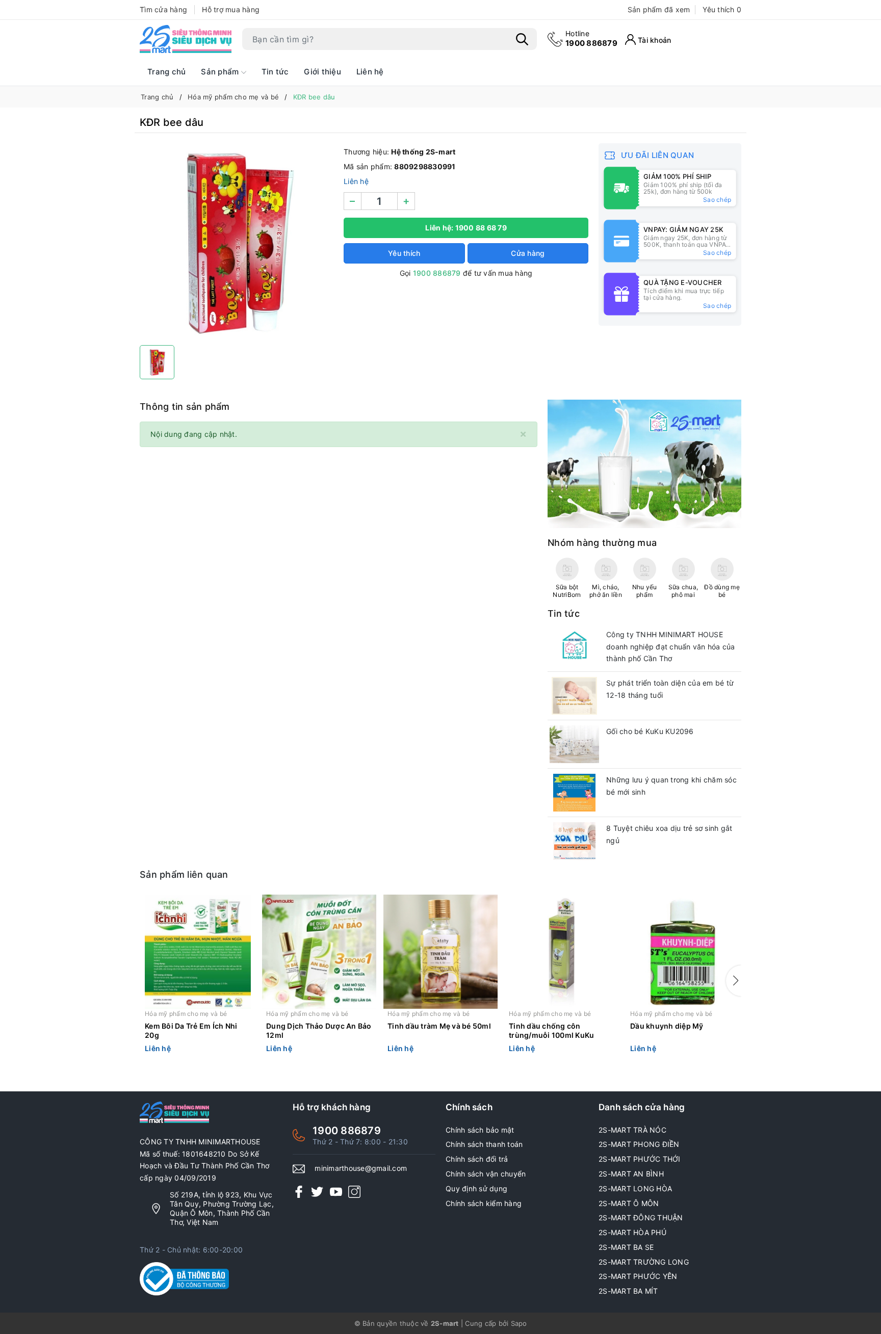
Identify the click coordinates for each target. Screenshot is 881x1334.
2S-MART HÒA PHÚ (632, 1232)
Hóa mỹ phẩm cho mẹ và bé (186, 1013)
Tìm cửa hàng (163, 9)
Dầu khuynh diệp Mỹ (667, 1026)
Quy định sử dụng (476, 1188)
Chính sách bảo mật (480, 1130)
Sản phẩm (221, 71)
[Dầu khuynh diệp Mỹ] (683, 952)
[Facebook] (299, 1191)
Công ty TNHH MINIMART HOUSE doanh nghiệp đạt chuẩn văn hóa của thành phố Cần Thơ (670, 646)
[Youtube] (336, 1191)
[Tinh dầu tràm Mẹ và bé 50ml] (440, 952)
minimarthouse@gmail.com (361, 1168)
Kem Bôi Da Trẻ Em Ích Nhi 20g (191, 1030)
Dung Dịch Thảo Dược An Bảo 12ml (319, 1030)
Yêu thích (722, 9)
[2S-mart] (644, 463)
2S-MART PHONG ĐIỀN (639, 1144)
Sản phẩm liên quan (184, 874)
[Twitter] (317, 1191)
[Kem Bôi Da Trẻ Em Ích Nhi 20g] (198, 952)
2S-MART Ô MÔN (629, 1203)
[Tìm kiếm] (522, 39)
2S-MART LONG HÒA (635, 1188)
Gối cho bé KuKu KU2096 (650, 731)
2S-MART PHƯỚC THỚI (640, 1159)
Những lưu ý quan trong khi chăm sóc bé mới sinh (671, 785)
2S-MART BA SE (626, 1247)
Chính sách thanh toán (484, 1144)
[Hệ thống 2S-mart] (185, 39)
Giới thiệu (322, 71)
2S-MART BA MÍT (628, 1291)
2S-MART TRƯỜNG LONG (644, 1262)
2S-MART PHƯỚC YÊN (638, 1276)
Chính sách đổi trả (477, 1159)
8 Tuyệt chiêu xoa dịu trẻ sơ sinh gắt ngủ (669, 834)
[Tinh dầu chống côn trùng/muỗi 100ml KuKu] (562, 952)
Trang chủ (166, 71)
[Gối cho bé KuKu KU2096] (574, 744)
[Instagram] (354, 1191)
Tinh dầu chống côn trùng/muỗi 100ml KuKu (551, 1030)
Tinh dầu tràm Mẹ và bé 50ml (439, 1026)
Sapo (519, 1323)
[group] (236, 241)
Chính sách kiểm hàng (484, 1203)
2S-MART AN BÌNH (631, 1173)
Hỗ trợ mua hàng (231, 9)
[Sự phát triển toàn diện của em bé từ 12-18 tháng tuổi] (574, 696)
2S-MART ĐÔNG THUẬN (641, 1217)
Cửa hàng (528, 253)
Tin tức (275, 71)
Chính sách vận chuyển (486, 1173)
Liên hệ (370, 71)
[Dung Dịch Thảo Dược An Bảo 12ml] (319, 952)
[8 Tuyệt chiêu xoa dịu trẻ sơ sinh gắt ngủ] (574, 841)
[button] (733, 980)
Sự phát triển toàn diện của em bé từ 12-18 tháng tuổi (670, 688)
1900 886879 (591, 38)
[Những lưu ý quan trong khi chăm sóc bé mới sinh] (574, 793)
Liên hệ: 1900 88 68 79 (466, 227)
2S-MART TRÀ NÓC (632, 1130)
